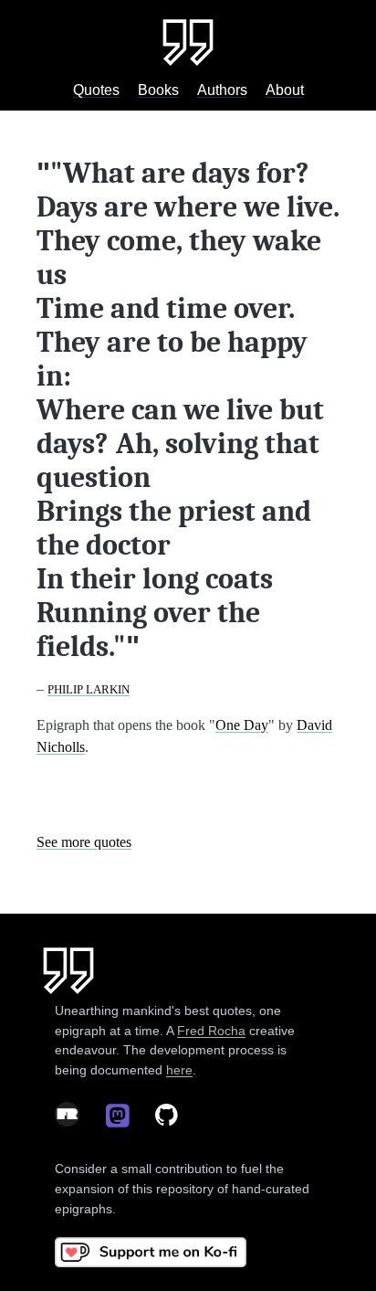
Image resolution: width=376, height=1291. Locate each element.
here (179, 1070)
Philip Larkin (88, 689)
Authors (222, 90)
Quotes (96, 90)
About (285, 90)
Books (158, 90)
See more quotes (84, 842)
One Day (241, 725)
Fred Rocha (211, 1030)
